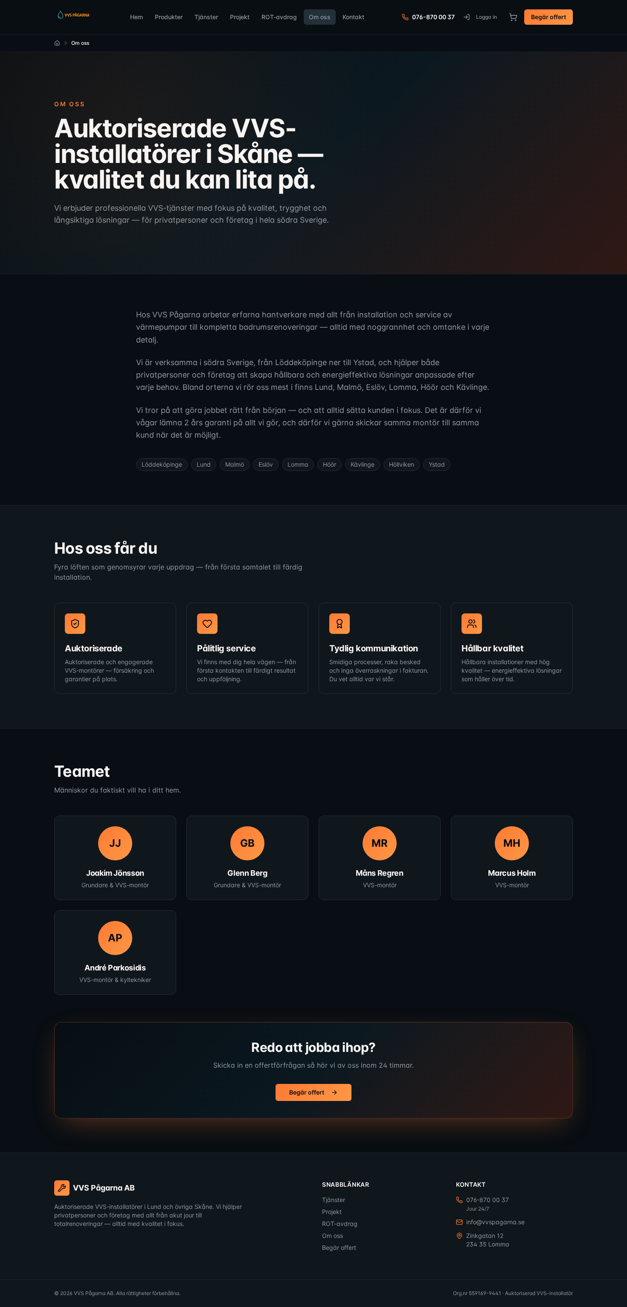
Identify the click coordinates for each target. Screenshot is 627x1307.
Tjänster (206, 16)
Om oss (320, 16)
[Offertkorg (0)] (513, 17)
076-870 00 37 (433, 16)
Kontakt (353, 16)
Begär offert (548, 16)
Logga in (486, 17)
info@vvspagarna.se (495, 1222)
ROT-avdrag (279, 16)
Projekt (240, 16)
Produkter (169, 16)
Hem (136, 16)
